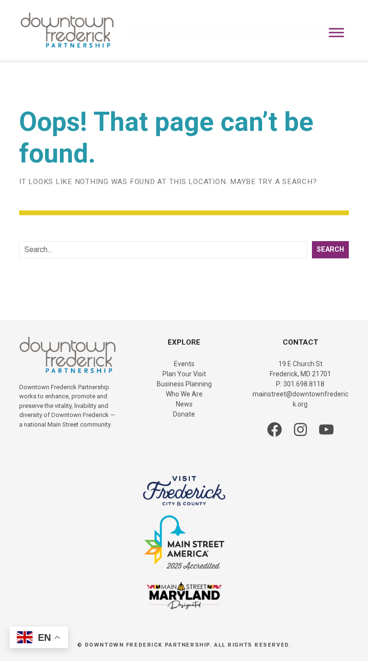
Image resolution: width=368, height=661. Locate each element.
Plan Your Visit (184, 374)
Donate (184, 414)
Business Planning (184, 384)
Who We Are (184, 394)
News (184, 404)
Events (184, 364)
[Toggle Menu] (336, 32)
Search (330, 249)
